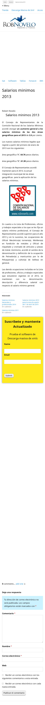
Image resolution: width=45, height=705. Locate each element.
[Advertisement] (22, 54)
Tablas (23, 81)
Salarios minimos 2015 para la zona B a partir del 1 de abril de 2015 (30, 302)
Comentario (8, 613)
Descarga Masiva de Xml (23, 10)
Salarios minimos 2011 (10, 310)
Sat (3, 81)
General (11, 2)
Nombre (7, 646)
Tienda (5, 10)
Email (7, 355)
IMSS (42, 81)
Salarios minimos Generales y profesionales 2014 (9, 302)
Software (12, 81)
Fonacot (32, 81)
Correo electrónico (12, 656)
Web (4, 665)
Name (7, 344)
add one (19, 583)
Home (5, 2)
